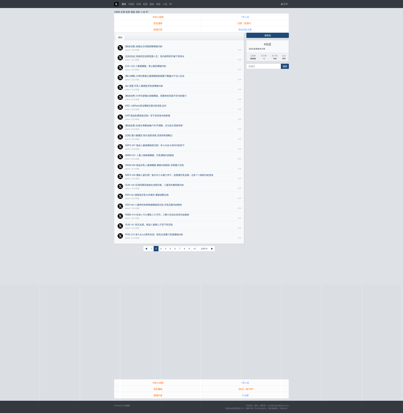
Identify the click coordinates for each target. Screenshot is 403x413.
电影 (158, 4)
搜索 (285, 66)
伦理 (138, 4)
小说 (165, 4)
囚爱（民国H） (245, 23)
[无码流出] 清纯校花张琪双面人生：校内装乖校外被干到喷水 (154, 56)
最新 (120, 37)
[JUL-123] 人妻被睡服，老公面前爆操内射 (145, 65)
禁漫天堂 (157, 29)
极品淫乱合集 (245, 29)
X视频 (131, 4)
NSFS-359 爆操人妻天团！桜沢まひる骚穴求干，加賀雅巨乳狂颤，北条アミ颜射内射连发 (169, 174)
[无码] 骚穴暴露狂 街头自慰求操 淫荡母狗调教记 (148, 135)
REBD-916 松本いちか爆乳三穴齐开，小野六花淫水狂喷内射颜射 (157, 214)
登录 (285, 3)
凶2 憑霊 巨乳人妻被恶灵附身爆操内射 (144, 85)
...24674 (203, 248)
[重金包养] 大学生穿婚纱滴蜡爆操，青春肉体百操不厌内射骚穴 (156, 95)
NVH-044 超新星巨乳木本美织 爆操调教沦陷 (147, 194)
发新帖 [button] (267, 35)
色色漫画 (157, 23)
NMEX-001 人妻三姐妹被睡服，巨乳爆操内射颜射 (149, 155)
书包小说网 (157, 16)
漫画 (152, 4)
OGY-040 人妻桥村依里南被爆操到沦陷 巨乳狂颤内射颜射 (153, 204)
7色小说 (245, 16)
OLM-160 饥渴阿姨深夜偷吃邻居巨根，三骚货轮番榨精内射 (154, 184)
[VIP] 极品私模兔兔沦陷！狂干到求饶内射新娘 (147, 115)
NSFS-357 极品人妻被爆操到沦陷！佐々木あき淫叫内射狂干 (155, 145)
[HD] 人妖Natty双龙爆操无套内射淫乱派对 (145, 105)
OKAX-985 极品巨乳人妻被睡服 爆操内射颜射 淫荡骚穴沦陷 (154, 165)
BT (170, 4)
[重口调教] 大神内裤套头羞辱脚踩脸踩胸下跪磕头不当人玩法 (154, 75)
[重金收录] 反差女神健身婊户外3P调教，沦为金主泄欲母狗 (154, 125)
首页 (124, 4)
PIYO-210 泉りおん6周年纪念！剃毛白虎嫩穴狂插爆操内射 (154, 234)
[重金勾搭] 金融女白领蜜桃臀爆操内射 (143, 46)
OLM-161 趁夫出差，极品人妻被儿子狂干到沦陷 (149, 224)
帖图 (145, 4)
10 (194, 248)
